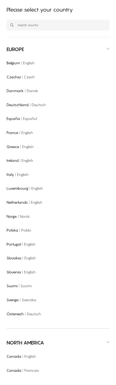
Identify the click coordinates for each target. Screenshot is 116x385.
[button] (58, 49)
